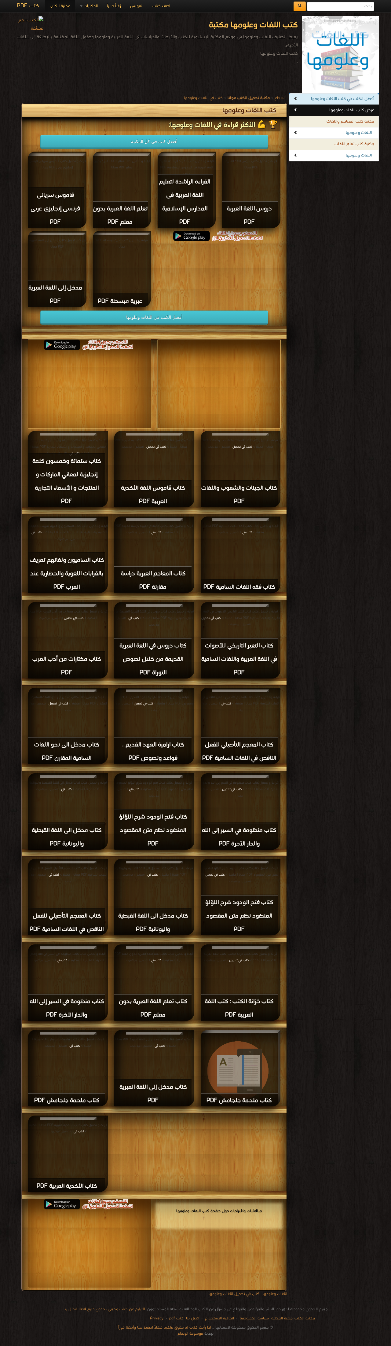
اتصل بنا (192, 1318)
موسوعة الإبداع (190, 1333)
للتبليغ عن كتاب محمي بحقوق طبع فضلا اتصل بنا (104, 1309)
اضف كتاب (161, 5)
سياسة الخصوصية (254, 1318)
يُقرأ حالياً (114, 5)
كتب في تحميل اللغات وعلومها (234, 1293)
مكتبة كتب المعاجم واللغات (350, 121)
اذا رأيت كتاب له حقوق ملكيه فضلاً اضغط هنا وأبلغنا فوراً (164, 1327)
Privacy (156, 1318)
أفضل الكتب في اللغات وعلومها (154, 317)
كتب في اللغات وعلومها (203, 97)
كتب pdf (176, 1318)
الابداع (280, 97)
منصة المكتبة (282, 1318)
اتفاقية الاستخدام (219, 1318)
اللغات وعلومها (359, 133)
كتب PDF (28, 6)
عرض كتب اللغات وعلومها (351, 110)
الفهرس (136, 5)
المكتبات (90, 5)
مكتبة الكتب (60, 5)
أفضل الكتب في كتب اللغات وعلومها (342, 99)
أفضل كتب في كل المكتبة (154, 141)
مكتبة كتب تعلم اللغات (354, 144)
